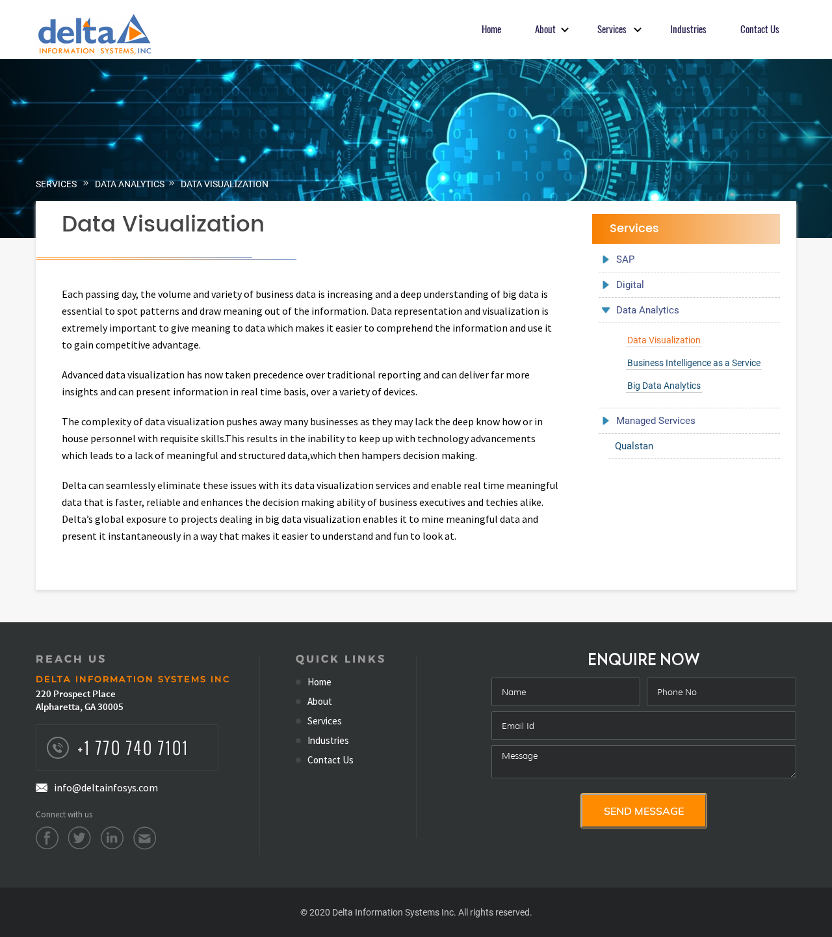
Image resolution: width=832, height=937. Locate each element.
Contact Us (330, 760)
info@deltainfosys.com (106, 787)
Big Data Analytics (664, 385)
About (319, 701)
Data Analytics (129, 184)
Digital (630, 285)
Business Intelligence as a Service (693, 363)
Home (319, 682)
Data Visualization (224, 184)
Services (56, 184)
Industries (328, 740)
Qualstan (634, 446)
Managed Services (656, 421)
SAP (625, 259)
